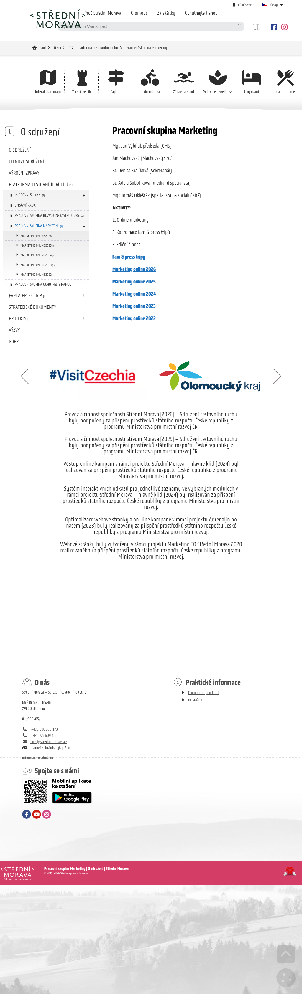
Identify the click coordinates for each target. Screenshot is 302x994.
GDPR (14, 341)
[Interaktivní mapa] (261, 27)
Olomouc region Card (203, 692)
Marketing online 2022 (36, 275)
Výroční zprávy (24, 173)
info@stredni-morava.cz (48, 741)
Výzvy (14, 330)
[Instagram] (283, 27)
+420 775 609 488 (44, 735)
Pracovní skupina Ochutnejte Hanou (43, 284)
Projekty (20, 318)
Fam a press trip (27, 295)
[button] (241, 5)
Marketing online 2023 (38, 265)
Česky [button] (274, 5)
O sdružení (61, 48)
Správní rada (25, 205)
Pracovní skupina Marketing (39, 225)
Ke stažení (195, 700)
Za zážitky (166, 13)
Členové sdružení (26, 161)
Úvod (57, 18)
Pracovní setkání (30, 194)
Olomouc (139, 13)
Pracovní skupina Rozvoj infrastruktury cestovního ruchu (52, 215)
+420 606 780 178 (44, 729)
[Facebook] (274, 27)
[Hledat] (239, 26)
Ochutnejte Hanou (201, 13)
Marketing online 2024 (37, 255)
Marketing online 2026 (36, 236)
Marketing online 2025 (37, 245)
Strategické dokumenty (32, 307)
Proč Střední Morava (102, 13)
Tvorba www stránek (289, 871)
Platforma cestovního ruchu (98, 48)
